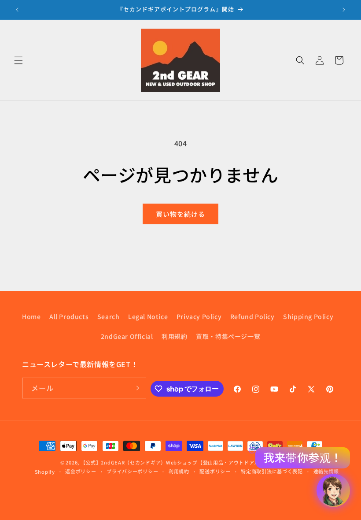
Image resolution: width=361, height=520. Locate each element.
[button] (18, 60)
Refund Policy (252, 316)
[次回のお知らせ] (344, 9)
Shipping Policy (308, 316)
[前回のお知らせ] (17, 9)
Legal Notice (148, 316)
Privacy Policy (199, 316)
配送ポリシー (214, 471)
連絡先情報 (326, 471)
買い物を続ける (180, 214)
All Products (68, 316)
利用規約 (174, 336)
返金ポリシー (80, 471)
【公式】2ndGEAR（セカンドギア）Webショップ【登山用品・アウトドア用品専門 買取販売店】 (194, 462)
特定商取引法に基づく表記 (271, 471)
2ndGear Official (127, 336)
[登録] (136, 388)
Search (108, 316)
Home (31, 316)
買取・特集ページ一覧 (228, 336)
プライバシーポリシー (132, 471)
